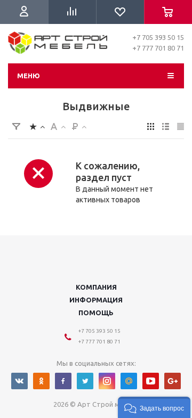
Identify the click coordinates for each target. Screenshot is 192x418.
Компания (96, 287)
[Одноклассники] (41, 381)
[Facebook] (63, 381)
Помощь (96, 312)
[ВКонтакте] (19, 381)
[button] (154, 407)
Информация (96, 300)
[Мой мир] (129, 381)
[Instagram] (107, 381)
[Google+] (172, 381)
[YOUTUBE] (150, 381)
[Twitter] (85, 381)
